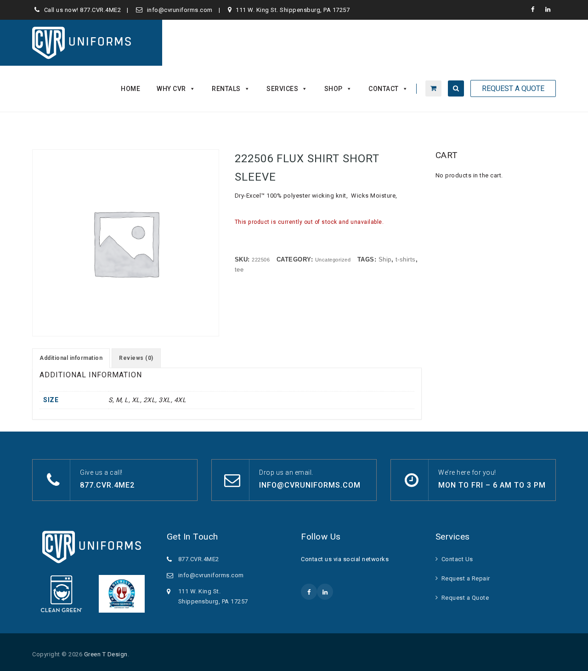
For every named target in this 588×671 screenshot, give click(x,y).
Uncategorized (333, 259)
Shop (333, 88)
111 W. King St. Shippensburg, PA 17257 (293, 9)
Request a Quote (465, 597)
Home (130, 88)
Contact (383, 88)
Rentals (226, 88)
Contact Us (457, 559)
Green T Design (106, 654)
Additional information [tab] (71, 358)
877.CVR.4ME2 (100, 9)
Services (282, 88)
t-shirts (406, 259)
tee (239, 269)
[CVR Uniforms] (82, 43)
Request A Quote (513, 88)
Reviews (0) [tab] (136, 358)
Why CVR (171, 88)
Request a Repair (465, 578)
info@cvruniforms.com (180, 9)
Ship (385, 259)
